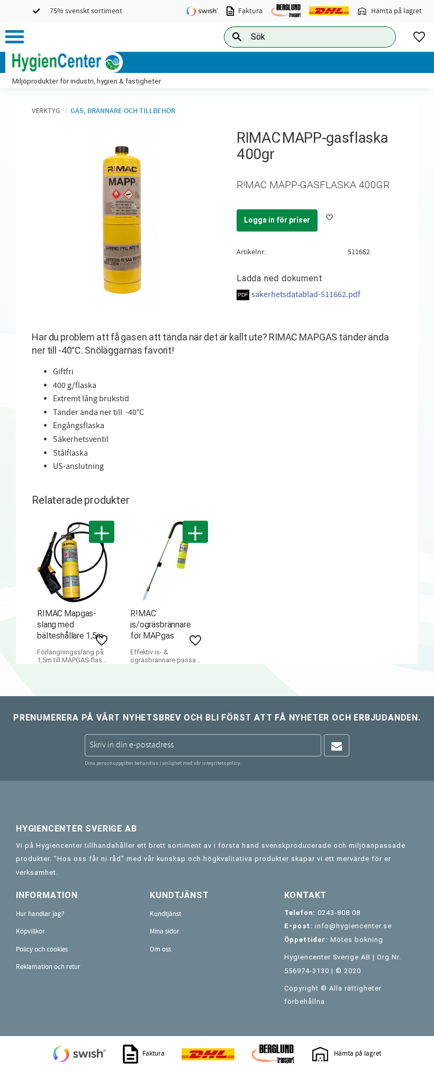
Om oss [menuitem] (160, 949)
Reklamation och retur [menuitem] (48, 967)
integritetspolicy (221, 763)
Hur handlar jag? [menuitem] (40, 914)
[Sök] (379, 36)
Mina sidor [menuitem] (164, 931)
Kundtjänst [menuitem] (165, 914)
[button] (14, 36)
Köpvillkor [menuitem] (30, 931)
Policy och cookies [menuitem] (42, 949)
